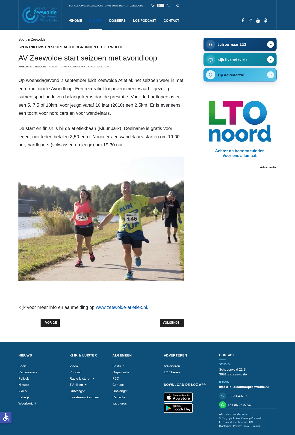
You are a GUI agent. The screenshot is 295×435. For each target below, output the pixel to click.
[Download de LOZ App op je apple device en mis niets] (178, 397)
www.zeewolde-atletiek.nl (121, 307)
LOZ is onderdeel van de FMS (236, 422)
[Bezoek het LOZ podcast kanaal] (265, 20)
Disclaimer (225, 426)
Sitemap (255, 426)
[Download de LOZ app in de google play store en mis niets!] (178, 408)
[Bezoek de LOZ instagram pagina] (250, 20)
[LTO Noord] (239, 128)
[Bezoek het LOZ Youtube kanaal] (258, 20)
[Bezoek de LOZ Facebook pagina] (242, 20)
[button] (95, 20)
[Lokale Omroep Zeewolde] (40, 15)
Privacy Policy (241, 426)
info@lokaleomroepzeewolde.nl (244, 387)
